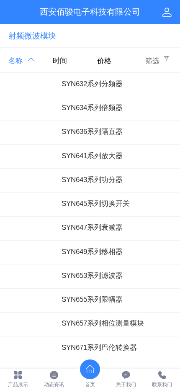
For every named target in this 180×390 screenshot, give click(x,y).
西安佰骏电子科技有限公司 (90, 11)
